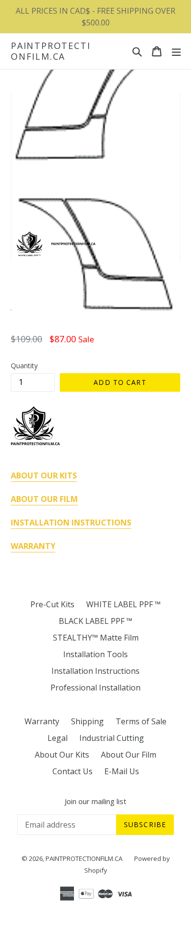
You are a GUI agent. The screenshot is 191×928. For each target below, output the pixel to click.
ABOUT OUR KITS (44, 475)
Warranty (41, 721)
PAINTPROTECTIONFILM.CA (50, 51)
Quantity (24, 365)
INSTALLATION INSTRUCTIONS (71, 522)
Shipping (87, 721)
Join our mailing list (95, 801)
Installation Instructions (95, 671)
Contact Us (72, 771)
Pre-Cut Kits (52, 604)
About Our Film (128, 754)
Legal (58, 738)
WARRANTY (33, 546)
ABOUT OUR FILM (44, 499)
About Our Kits (62, 754)
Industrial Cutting (111, 738)
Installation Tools (95, 654)
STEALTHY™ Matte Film (96, 637)
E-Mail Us (121, 771)
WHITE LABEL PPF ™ (123, 604)
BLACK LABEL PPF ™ (95, 621)
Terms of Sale (141, 721)
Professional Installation (95, 687)
